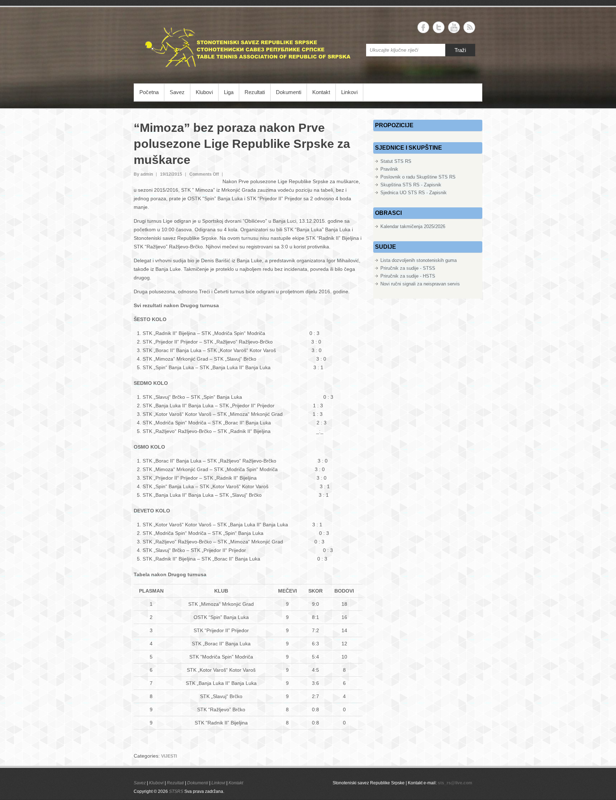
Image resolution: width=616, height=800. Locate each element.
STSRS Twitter (439, 27)
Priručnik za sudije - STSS (407, 268)
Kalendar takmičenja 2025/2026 (412, 226)
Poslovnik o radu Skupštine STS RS (418, 177)
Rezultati (255, 92)
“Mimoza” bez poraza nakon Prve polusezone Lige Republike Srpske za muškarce (242, 143)
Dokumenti (288, 92)
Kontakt (321, 92)
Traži (460, 50)
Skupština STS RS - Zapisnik (410, 184)
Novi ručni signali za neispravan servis (420, 284)
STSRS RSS (469, 27)
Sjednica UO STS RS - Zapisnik (413, 192)
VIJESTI (169, 756)
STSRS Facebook (423, 27)
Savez (177, 92)
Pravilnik (389, 169)
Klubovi (204, 92)
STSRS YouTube (454, 27)
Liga (228, 92)
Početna (149, 92)
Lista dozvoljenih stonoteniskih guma (418, 260)
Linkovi (349, 92)
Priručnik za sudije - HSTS (407, 276)
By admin (143, 174)
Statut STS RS (395, 161)
